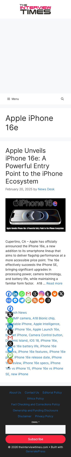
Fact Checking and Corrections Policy (35, 404)
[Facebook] (9, 294)
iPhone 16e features (33, 351)
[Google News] (9, 300)
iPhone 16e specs (36, 363)
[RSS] (35, 300)
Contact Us (32, 392)
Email (36, 422)
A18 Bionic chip (43, 318)
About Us (15, 392)
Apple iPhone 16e (18, 329)
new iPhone (19, 374)
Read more (54, 283)
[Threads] (35, 294)
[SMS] (28, 300)
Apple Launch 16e (46, 329)
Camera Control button (45, 335)
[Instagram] (41, 294)
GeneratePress (35, 451)
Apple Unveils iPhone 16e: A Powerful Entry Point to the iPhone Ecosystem (34, 166)
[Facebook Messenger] (15, 300)
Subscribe (35, 439)
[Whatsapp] (22, 294)
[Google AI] (48, 300)
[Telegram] (22, 300)
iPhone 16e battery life (21, 346)
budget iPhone (16, 335)
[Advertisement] (35, 56)
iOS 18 (34, 340)
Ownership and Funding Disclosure (35, 410)
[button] (62, 98)
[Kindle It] (48, 294)
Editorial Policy (52, 392)
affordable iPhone (18, 324)
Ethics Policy (35, 398)
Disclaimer (24, 416)
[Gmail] (28, 294)
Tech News (18, 312)
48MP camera (20, 318)
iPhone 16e (49, 340)
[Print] (55, 294)
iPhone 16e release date (32, 357)
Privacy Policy (44, 416)
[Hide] (8, 367)
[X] (61, 294)
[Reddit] (41, 300)
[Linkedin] (15, 294)
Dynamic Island (16, 340)
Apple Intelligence (46, 324)
